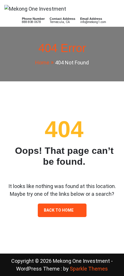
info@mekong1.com (93, 22)
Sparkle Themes (89, 269)
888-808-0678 (31, 22)
